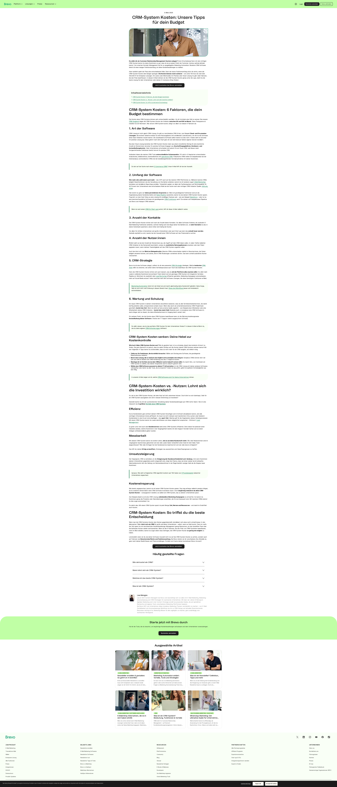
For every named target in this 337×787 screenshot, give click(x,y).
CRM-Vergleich (134, 121)
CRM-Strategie (176, 265)
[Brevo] (7, 4)
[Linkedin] (303, 737)
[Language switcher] (296, 4)
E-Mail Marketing (199, 182)
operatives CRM (167, 156)
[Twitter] (297, 737)
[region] (168, 784)
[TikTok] (328, 737)
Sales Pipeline (161, 195)
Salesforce (193, 197)
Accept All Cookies (271, 783)
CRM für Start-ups (152, 209)
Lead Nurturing (161, 276)
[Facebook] (322, 737)
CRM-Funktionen (170, 199)
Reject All (258, 783)
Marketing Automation (139, 286)
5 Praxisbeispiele (187, 473)
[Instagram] (310, 737)
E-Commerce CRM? (161, 166)
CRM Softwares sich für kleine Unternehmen (173, 377)
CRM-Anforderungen (153, 328)
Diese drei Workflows (176, 288)
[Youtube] (316, 737)
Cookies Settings (245, 783)
